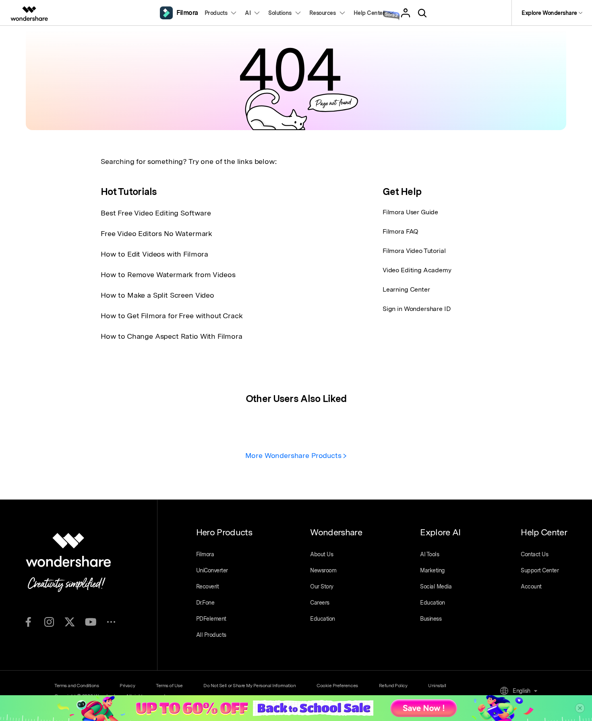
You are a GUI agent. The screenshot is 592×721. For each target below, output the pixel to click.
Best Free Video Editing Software (156, 213)
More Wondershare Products (294, 455)
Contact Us (534, 554)
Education (322, 618)
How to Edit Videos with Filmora (154, 254)
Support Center (540, 570)
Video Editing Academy (417, 270)
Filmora (205, 554)
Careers (319, 602)
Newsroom (323, 570)
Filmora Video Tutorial (414, 251)
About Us (321, 554)
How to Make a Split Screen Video (157, 295)
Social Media (435, 586)
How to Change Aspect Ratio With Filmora (171, 336)
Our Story (321, 586)
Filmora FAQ (400, 231)
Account (531, 586)
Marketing (432, 570)
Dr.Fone (205, 602)
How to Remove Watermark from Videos (168, 274)
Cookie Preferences (337, 685)
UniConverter (212, 570)
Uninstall (437, 685)
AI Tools (429, 554)
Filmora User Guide (410, 212)
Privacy (127, 685)
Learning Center (406, 289)
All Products (211, 635)
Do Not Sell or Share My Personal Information (249, 685)
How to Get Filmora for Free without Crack (171, 315)
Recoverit (207, 586)
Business (430, 618)
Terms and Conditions (76, 685)
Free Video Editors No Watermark (156, 233)
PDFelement (211, 618)
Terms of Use (169, 685)
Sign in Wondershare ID (417, 309)
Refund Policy (393, 685)
